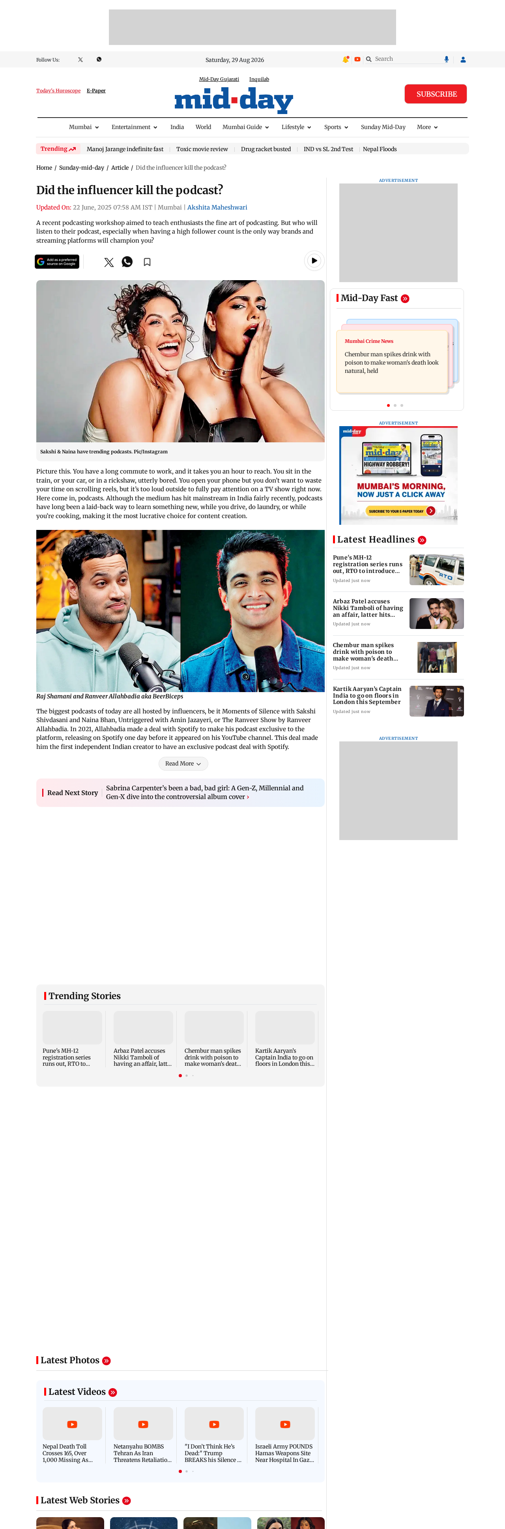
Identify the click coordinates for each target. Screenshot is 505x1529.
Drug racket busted (266, 149)
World (203, 127)
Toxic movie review (202, 149)
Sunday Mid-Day (383, 127)
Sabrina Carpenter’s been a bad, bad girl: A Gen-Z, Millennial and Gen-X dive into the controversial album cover (205, 792)
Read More (179, 763)
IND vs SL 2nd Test (328, 149)
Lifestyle (293, 127)
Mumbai (80, 127)
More (424, 127)
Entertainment (131, 127)
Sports (332, 127)
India (177, 127)
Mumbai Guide (242, 127)
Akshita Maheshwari (217, 207)
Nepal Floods (380, 149)
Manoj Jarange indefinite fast (125, 149)
